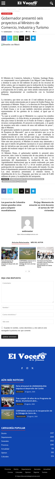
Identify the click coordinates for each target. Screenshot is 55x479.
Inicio (3, 9)
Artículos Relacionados (20, 242)
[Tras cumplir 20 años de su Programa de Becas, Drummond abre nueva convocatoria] (7, 402)
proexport (22, 181)
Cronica (10, 472)
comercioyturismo (17, 179)
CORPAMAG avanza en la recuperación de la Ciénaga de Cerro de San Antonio (27, 263)
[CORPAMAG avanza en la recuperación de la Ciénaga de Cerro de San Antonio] (27, 253)
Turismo (44, 472)
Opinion (4, 453)
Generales (19, 404)
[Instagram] (27, 368)
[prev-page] (26, 271)
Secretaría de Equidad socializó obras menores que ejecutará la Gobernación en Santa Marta (45, 264)
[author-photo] (27, 222)
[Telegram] (33, 38)
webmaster (8, 32)
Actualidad (19, 392)
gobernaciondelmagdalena (34, 179)
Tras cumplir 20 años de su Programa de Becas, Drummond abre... (33, 399)
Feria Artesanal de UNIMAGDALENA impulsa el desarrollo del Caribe (9, 263)
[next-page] (29, 271)
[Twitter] (9, 38)
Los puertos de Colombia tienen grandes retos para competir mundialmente (13, 206)
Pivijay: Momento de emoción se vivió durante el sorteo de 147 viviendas (41, 206)
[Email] (21, 38)
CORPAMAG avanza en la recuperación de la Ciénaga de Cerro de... (34, 412)
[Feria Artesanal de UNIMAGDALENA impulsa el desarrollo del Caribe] (9, 253)
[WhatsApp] (15, 38)
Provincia (4, 445)
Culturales (5, 457)
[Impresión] (27, 38)
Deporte (36, 472)
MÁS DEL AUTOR (37, 242)
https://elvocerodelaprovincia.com (27, 234)
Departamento (11, 9)
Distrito (4, 433)
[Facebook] (3, 38)
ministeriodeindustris (10, 181)
